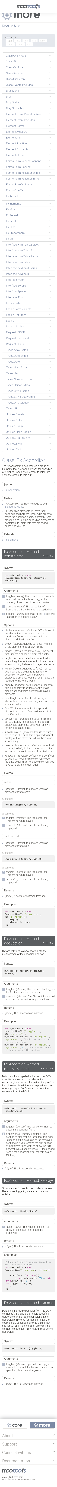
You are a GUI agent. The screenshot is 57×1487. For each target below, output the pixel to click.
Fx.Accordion (14, 196)
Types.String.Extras (17, 390)
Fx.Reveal (12, 215)
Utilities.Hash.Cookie (18, 431)
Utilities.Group (14, 426)
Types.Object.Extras (18, 385)
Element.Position (16, 143)
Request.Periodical (17, 338)
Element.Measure (16, 131)
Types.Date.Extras (17, 355)
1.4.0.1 (43, 40)
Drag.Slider (12, 102)
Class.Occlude (14, 67)
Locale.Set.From (16, 314)
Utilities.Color (14, 420)
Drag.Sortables (15, 108)
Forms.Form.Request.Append (23, 161)
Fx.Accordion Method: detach (28, 1303)
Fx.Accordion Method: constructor (22, 553)
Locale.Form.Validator (19, 309)
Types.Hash (13, 373)
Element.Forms (15, 125)
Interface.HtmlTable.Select (22, 244)
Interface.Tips (14, 297)
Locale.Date (13, 303)
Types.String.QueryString (20, 396)
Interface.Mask (15, 279)
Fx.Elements (13, 203)
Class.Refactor (15, 73)
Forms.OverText (15, 190)
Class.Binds (13, 61)
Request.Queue (15, 344)
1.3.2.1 (10, 44)
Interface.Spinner (16, 291)
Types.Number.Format (19, 379)
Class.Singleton (15, 79)
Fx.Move (11, 209)
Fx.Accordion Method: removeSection (22, 1066)
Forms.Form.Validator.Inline (22, 178)
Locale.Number (15, 326)
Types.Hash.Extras (17, 367)
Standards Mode (14, 506)
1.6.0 (9, 40)
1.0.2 (29, 44)
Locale (10, 320)
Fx (44, 613)
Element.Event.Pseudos (20, 120)
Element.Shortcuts (17, 149)
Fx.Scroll (11, 221)
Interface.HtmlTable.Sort (21, 250)
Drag (9, 96)
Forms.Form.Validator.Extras (23, 172)
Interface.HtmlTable (18, 262)
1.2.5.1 (20, 44)
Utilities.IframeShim (18, 437)
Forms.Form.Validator (19, 184)
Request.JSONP (15, 332)
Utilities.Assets (15, 414)
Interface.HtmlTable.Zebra (22, 256)
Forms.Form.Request (19, 166)
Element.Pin (13, 137)
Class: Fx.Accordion (24, 460)
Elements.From (15, 155)
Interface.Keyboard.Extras (21, 268)
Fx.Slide (11, 227)
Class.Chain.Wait (16, 55)
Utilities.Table (14, 449)
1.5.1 (25, 40)
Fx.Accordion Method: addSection (22, 941)
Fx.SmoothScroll (16, 232)
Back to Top (48, 556)
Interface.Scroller (16, 285)
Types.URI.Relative (17, 402)
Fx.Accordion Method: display (28, 1180)
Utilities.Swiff (14, 443)
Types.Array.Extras (17, 349)
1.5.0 (34, 40)
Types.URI (12, 408)
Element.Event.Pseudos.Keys (23, 114)
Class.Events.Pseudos (19, 84)
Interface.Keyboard (17, 273)
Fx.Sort (10, 238)
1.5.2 (17, 40)
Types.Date (13, 361)
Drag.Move (12, 90)
